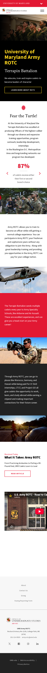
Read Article (17, 473)
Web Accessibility (27, 660)
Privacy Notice (23, 664)
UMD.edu (13, 660)
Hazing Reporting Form (23, 601)
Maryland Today (11, 454)
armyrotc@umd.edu (29, 637)
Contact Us (23, 590)
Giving (23, 596)
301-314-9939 (15, 637)
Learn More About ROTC (23, 90)
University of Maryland (16, 3)
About (23, 585)
